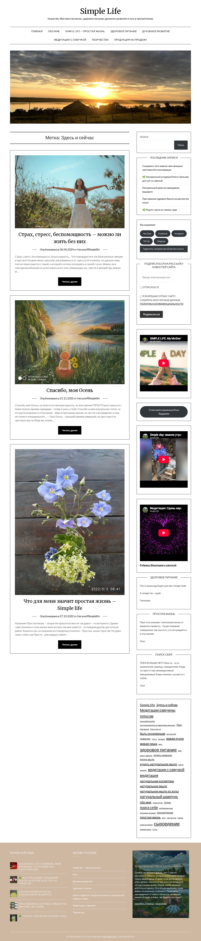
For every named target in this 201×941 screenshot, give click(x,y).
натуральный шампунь (159, 796)
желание (161, 739)
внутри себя (171, 734)
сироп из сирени (146, 825)
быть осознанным (152, 733)
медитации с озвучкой (166, 769)
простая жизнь (150, 817)
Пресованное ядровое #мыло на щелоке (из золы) (43, 905)
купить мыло (147, 759)
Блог (75, 874)
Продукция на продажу (130, 39)
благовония (144, 729)
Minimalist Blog (109, 936)
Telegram (161, 241)
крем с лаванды (146, 755)
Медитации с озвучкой (70, 39)
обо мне (145, 802)
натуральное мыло (153, 786)
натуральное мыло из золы (159, 791)
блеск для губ (155, 729)
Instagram (179, 233)
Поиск (144, 137)
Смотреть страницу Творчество (151, 903)
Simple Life (100, 11)
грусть (154, 739)
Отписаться (150, 287)
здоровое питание (158, 749)
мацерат (143, 770)
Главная (37, 31)
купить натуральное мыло (158, 764)
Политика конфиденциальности (161, 303)
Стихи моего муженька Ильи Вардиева (164, 411)
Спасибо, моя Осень (69, 390)
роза (164, 818)
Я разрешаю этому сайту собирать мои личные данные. (161, 300)
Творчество (100, 39)
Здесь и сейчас (167, 705)
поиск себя (149, 807)
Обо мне (54, 31)
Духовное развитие (156, 31)
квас (180, 751)
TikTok (146, 241)
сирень (180, 818)
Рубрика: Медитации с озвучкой (158, 565)
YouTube (147, 233)
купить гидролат (163, 755)
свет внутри (171, 818)
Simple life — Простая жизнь (85, 31)
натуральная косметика (157, 781)
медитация (149, 775)
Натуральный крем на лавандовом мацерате (157, 725)
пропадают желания (148, 813)
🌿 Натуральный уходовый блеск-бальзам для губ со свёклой (38, 880)
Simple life (147, 705)
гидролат (145, 738)
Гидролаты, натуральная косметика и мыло (163, 249)
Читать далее (69, 281)
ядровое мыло (145, 829)
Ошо (179, 724)
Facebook (162, 233)
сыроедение (167, 823)
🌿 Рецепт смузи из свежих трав (159, 209)
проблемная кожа (166, 808)
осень (167, 802)
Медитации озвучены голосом (157, 713)
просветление (165, 812)
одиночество (158, 803)
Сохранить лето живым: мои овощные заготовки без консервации (40, 866)
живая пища (148, 744)
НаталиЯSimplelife (88, 249)
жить (160, 744)
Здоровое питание (123, 31)
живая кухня (175, 738)
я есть (154, 829)
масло (180, 765)
